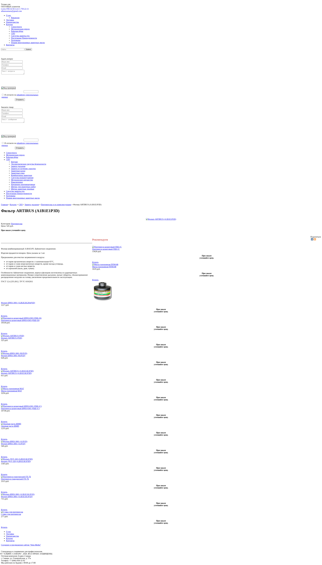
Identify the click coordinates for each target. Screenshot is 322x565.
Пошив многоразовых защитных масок (28, 43)
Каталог (9, 24)
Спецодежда (16, 27)
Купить (95, 262)
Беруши (14, 162)
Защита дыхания (18, 166)
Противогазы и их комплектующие (56, 205)
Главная (4, 205)
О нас (8, 15)
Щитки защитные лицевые (22, 189)
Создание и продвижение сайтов (21, 545)
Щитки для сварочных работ (23, 187)
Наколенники (17, 182)
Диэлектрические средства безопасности (28, 164)
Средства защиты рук (20, 36)
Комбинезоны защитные (21, 175)
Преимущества (12, 22)
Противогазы (16, 224)
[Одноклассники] (315, 239)
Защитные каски (18, 171)
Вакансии (15, 18)
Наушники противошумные (23, 184)
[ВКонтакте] (312, 239)
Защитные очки (18, 173)
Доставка (10, 20)
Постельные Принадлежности (24, 38)
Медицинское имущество (22, 180)
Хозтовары (15, 40)
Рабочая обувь (17, 31)
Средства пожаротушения (22, 178)
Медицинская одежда (20, 29)
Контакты (10, 45)
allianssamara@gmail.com (11, 11)
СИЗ (13, 33)
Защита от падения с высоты (23, 169)
